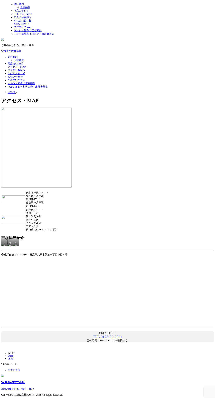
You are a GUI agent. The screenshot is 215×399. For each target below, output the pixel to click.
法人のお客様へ (16, 70)
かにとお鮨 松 (16, 73)
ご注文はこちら (16, 80)
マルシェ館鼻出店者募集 (21, 83)
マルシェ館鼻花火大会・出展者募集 (28, 86)
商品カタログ (15, 63)
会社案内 (13, 57)
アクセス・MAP (17, 67)
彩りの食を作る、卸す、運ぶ (17, 389)
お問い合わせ (15, 76)
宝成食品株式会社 (11, 51)
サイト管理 (14, 370)
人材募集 (19, 60)
